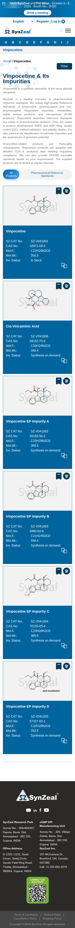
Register (43, 21)
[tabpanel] (37, 8)
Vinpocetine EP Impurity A (27, 421)
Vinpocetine (16, 231)
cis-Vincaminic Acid (22, 326)
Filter (64, 66)
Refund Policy (52, 914)
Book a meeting (37, 12)
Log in (56, 21)
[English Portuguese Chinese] (23, 21)
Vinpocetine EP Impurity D (27, 706)
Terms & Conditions (26, 914)
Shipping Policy (52, 918)
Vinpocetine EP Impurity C (27, 611)
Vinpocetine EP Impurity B (27, 516)
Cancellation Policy (25, 918)
